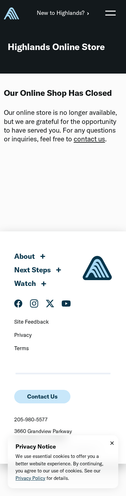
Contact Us (42, 396)
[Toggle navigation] (110, 13)
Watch (25, 283)
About (24, 256)
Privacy (23, 334)
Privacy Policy (30, 478)
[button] (110, 13)
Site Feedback (31, 321)
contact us (89, 139)
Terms (21, 348)
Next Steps (32, 270)
